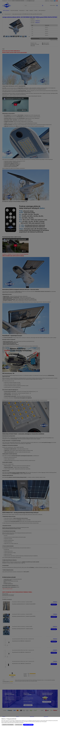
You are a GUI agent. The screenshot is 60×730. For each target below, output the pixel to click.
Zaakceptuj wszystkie (28, 724)
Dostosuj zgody (18, 724)
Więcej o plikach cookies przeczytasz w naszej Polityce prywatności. (13, 722)
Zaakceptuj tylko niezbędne (7, 724)
